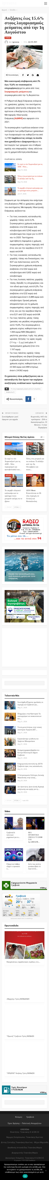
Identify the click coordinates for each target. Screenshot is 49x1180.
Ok (25, 1176)
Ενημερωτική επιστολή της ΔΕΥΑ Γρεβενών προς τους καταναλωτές (30, 765)
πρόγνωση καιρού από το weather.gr (22, 918)
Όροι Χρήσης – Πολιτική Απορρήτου (24, 1123)
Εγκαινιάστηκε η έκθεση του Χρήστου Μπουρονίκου (28, 740)
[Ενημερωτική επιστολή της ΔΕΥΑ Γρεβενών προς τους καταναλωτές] (10, 767)
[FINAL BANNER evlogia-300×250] (24, 606)
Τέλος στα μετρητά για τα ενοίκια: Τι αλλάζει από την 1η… (30, 177)
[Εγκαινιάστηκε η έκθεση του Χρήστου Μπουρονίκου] (10, 742)
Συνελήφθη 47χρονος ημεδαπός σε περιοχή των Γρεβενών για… (30, 703)
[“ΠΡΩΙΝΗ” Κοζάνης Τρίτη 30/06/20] (24, 1056)
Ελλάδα (7, 37)
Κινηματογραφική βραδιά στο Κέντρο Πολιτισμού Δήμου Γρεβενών (28, 752)
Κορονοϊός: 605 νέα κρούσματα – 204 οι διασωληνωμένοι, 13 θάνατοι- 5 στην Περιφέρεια (39, 422)
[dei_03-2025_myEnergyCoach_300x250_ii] (24, 565)
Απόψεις (9, 475)
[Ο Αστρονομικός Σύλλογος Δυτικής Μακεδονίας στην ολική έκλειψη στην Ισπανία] (10, 778)
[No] (45, 1170)
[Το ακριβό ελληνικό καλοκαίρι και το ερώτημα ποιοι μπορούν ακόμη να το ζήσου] (10, 191)
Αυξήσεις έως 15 (10, 392)
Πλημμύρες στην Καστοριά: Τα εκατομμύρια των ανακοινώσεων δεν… (29, 716)
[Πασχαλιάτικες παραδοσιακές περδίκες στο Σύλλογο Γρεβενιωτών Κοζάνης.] (24, 945)
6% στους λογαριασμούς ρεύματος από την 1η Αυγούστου (26, 389)
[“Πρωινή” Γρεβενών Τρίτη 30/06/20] (24, 1019)
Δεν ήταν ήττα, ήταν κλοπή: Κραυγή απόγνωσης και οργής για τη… (31, 788)
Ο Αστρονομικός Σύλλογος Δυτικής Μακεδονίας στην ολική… (31, 776)
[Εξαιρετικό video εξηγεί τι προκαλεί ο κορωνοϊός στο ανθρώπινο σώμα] (14, 854)
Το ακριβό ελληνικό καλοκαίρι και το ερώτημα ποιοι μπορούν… (30, 189)
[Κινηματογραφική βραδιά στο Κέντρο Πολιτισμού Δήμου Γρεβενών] (10, 753)
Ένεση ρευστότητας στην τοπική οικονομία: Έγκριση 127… (30, 728)
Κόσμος (18, 1117)
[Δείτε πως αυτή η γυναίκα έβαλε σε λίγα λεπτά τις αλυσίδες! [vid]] (35, 854)
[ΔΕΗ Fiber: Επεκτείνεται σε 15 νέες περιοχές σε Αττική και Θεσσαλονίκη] (35, 480)
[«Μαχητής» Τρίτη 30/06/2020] (24, 982)
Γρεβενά (30, 1117)
